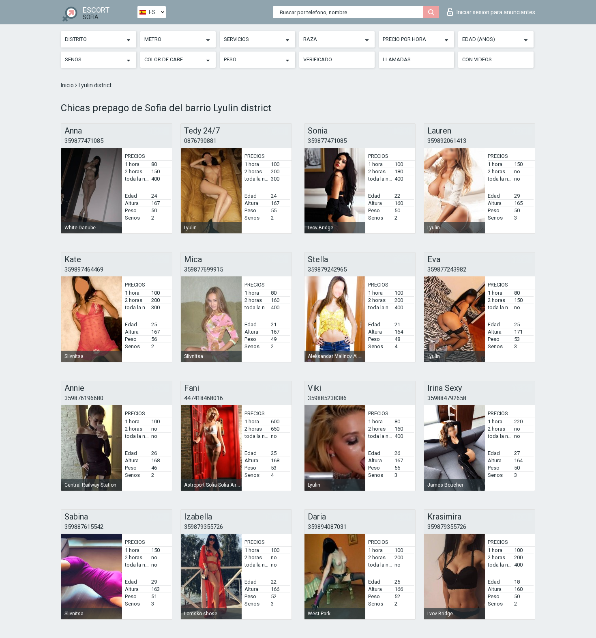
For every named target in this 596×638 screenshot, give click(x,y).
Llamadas (397, 59)
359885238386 (327, 398)
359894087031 (327, 526)
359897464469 (83, 269)
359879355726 (203, 526)
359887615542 (83, 526)
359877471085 (83, 140)
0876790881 (200, 140)
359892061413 (446, 140)
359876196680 (83, 398)
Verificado (317, 59)
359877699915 (203, 269)
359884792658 (446, 398)
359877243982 (446, 269)
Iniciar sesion (496, 12)
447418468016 (203, 398)
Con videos (477, 59)
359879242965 (327, 269)
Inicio (68, 85)
